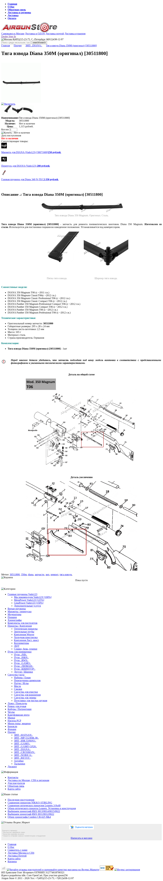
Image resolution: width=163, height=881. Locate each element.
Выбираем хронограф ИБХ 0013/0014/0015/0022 (34, 811)
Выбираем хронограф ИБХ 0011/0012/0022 (31, 814)
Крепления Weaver (24, 634)
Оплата (12, 18)
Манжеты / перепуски (20, 611)
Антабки (19, 760)
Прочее (18, 45)
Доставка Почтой (17, 855)
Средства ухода (16, 674)
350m (24, 574)
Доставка (13, 15)
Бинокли (12, 726)
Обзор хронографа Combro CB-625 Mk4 (29, 817)
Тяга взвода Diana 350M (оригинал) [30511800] (71, 45)
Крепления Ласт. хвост (26, 640)
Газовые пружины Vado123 (22, 594)
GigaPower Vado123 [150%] (28, 603)
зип (47, 574)
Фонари (12, 729)
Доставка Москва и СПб (21, 852)
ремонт (54, 574)
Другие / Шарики (23, 671)
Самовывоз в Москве (12, 33)
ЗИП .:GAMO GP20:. (25, 746)
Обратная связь (17, 9)
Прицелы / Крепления (20, 626)
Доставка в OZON (35, 33)
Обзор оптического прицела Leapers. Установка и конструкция (42, 808)
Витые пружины (17, 608)
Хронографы (15, 620)
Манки (11, 717)
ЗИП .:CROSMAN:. (24, 752)
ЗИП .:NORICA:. (23, 755)
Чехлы (11, 712)
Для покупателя (16, 783)
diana (30, 574)
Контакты (13, 777)
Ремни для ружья (17, 706)
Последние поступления (21, 799)
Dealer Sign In (8, 36)
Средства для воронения (27, 694)
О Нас (11, 6)
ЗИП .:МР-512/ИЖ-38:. (26, 737)
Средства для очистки (26, 692)
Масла (17, 686)
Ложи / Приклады (17, 703)
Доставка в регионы (19, 12)
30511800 (15, 574)
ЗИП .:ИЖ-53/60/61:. (25, 740)
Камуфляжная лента (18, 715)
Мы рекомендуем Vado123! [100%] (32, 597)
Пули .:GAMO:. (22, 663)
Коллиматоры (21, 643)
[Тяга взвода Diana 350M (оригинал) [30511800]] (21, 101)
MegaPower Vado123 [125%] (29, 600)
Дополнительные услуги (27, 605)
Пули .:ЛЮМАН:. (23, 666)
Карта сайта (14, 789)
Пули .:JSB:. (20, 654)
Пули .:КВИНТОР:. (24, 669)
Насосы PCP (14, 720)
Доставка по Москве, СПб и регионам (28, 780)
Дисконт (12, 766)
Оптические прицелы (26, 628)
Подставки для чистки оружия (30, 700)
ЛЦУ (16, 646)
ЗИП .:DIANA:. (33, 45)
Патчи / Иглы (21, 683)
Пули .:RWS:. (21, 660)
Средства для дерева (25, 697)
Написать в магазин (81, 838)
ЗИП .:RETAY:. (22, 758)
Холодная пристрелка (26, 637)
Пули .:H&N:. (21, 657)
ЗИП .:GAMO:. (22, 743)
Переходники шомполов (27, 680)
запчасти (39, 574)
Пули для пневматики (20, 651)
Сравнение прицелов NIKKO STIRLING (30, 802)
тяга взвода (66, 574)
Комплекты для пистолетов (22, 623)
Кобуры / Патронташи (20, 709)
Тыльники (19, 763)
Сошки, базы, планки (25, 648)
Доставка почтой (55, 33)
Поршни (12, 617)
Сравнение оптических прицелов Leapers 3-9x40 (34, 805)
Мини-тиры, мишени (19, 723)
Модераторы (14, 614)
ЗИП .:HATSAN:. (23, 735)
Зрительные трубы (24, 631)
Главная (12, 4)
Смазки (18, 689)
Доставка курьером (75, 33)
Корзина (12, 861)
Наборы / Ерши (22, 677)
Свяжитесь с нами (17, 850)
